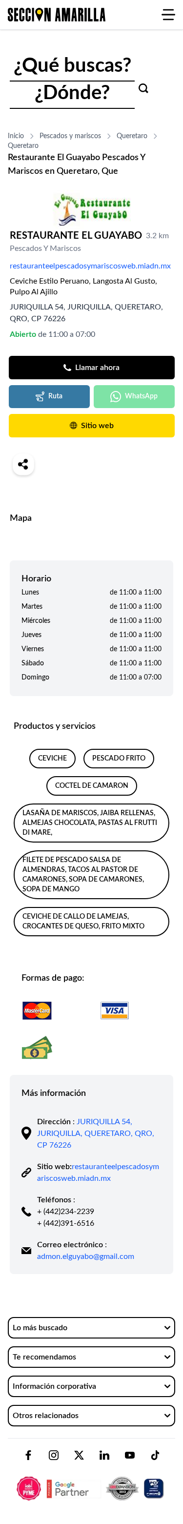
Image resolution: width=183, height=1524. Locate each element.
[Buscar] (143, 88)
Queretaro (132, 136)
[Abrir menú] (168, 14)
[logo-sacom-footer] (91, 1480)
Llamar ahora (97, 367)
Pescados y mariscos (70, 136)
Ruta (55, 396)
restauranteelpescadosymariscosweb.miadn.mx (90, 266)
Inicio (16, 136)
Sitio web (97, 426)
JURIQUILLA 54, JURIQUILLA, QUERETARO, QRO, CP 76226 (95, 1133)
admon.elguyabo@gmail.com (85, 1256)
